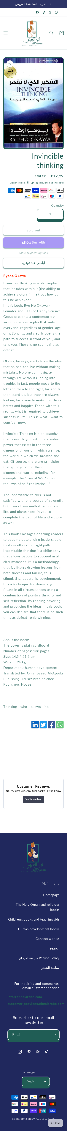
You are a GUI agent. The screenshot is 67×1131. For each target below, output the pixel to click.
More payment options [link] (33, 252)
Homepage (51, 895)
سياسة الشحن (50, 968)
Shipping (32, 182)
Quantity (57, 205)
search (55, 948)
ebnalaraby (27, 1118)
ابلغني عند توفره (33, 263)
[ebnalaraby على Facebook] (37, 12)
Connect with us (48, 939)
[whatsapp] (59, 726)
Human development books (39, 929)
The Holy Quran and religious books (38, 907)
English (31, 1081)
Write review (33, 799)
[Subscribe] (54, 1034)
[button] (6, 33)
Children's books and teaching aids (34, 919)
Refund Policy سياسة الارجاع (39, 958)
